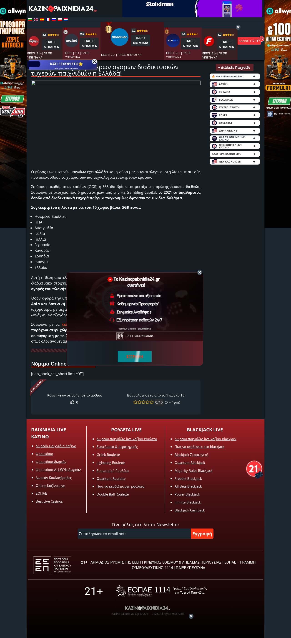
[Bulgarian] (30, 19)
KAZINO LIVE (248, 41)
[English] (36, 19)
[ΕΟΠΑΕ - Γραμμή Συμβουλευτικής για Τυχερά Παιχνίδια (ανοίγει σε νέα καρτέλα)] (161, 591)
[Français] (48, 19)
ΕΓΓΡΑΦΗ (134, 356)
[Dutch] (66, 19)
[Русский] (54, 19)
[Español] (42, 19)
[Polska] (60, 19)
